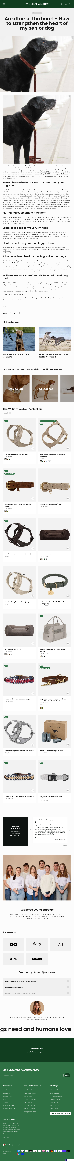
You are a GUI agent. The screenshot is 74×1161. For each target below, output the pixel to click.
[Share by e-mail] (24, 313)
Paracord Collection (29, 1099)
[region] (50, 830)
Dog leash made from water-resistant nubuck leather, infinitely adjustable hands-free (53, 701)
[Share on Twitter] (14, 313)
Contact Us (6, 1093)
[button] (30, 830)
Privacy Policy (54, 1105)
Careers (5, 1102)
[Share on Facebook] (10, 313)
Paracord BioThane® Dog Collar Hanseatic (19, 796)
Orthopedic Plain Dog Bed (13, 649)
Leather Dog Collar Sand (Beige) (51, 504)
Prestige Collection (29, 1105)
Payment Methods (56, 1096)
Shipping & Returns (56, 1090)
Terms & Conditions (56, 1099)
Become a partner (9, 1109)
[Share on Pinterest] (19, 313)
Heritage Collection (29, 1112)
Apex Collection (28, 1090)
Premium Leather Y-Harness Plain (16, 454)
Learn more (6, 1137)
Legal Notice (54, 1109)
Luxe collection (28, 1096)
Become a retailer (8, 1105)
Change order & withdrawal (60, 1113)
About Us (6, 1090)
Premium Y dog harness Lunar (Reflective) (19, 751)
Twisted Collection (29, 1109)
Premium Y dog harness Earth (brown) (18, 554)
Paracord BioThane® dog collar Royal (17, 699)
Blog (4, 1099)
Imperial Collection (29, 1093)
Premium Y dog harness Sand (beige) (17, 602)
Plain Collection (28, 1102)
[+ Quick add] (32, 448)
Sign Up (67, 1075)
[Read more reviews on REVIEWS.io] (15, 836)
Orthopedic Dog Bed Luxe (48, 554)
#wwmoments (37, 13)
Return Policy (54, 1102)
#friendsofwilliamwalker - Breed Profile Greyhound (54, 355)
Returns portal (54, 1093)
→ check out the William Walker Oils (14, 294)
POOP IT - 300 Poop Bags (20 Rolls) (51, 751)
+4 (49, 461)
